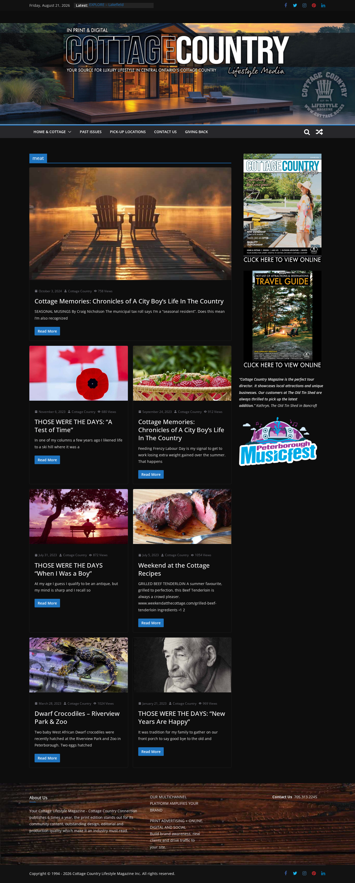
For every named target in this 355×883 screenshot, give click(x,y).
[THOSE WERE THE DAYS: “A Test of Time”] (78, 373)
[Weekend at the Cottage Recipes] (182, 516)
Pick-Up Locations (128, 131)
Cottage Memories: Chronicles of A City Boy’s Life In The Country (129, 301)
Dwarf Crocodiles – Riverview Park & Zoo (77, 717)
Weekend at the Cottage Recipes (174, 569)
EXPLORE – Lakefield (106, 5)
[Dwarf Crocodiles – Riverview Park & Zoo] (78, 665)
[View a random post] (319, 132)
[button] (68, 131)
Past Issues (91, 131)
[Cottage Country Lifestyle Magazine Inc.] (177, 27)
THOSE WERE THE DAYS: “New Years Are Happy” (181, 717)
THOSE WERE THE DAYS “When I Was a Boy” (69, 569)
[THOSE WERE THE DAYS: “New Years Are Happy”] (182, 665)
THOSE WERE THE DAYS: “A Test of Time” (73, 425)
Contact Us (165, 131)
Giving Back (196, 131)
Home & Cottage (50, 131)
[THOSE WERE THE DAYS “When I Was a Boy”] (78, 516)
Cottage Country (80, 291)
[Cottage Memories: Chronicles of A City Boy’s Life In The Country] (130, 223)
